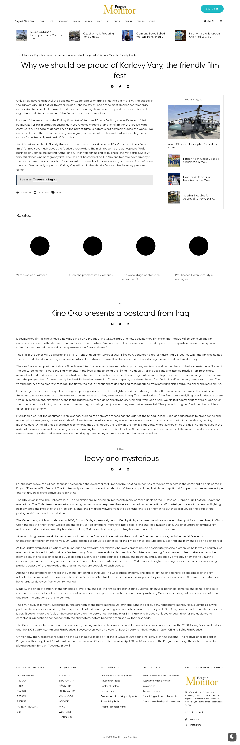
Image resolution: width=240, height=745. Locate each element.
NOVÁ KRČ (64, 702)
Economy (63, 21)
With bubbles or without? (32, 275)
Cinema (58, 192)
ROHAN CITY (65, 676)
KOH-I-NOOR (66, 696)
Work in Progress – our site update (161, 676)
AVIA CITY (64, 707)
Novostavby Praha (110, 681)
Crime (152, 21)
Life (107, 21)
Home (41, 21)
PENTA (20, 686)
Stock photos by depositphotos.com (161, 702)
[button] (212, 9)
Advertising (149, 686)
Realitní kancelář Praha (113, 707)
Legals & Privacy (151, 691)
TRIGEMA (21, 681)
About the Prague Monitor (156, 681)
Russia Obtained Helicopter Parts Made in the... (46, 35)
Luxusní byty (107, 691)
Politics (88, 21)
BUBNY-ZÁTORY (67, 691)
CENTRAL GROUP (25, 676)
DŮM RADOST (66, 717)
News (51, 21)
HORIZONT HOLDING (27, 707)
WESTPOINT (65, 712)
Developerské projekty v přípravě (119, 696)
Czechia (141, 21)
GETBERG (22, 702)
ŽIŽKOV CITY (65, 686)
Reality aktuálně (110, 686)
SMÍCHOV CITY (66, 681)
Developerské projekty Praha (116, 676)
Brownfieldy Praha (110, 702)
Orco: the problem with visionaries (91, 275)
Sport (99, 21)
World (76, 21)
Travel (117, 21)
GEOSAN (21, 696)
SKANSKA (21, 691)
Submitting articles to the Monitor (161, 696)
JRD (19, 712)
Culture (128, 21)
